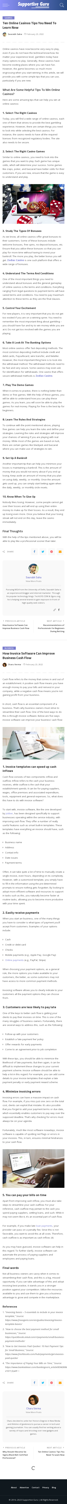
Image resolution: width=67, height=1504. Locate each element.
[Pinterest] (51, 551)
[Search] (61, 5)
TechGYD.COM (41, 596)
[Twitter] (43, 551)
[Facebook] (34, 551)
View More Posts (33, 581)
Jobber (9, 813)
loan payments (44, 1225)
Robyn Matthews (16, 1491)
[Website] (55, 610)
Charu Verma (14, 664)
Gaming (8, 18)
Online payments (14, 960)
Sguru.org (55, 596)
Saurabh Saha (15, 34)
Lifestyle (9, 1475)
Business (9, 648)
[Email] (60, 551)
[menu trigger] (7, 5)
